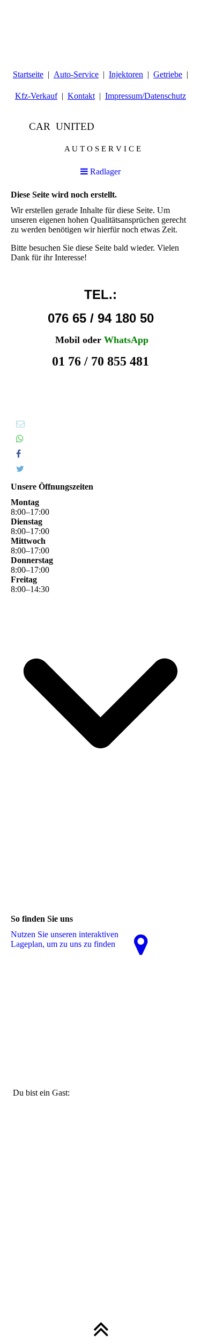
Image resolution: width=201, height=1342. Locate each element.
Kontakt (81, 95)
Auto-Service (76, 74)
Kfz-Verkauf (36, 95)
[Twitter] (20, 468)
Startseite (28, 74)
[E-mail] (20, 423)
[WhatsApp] (20, 438)
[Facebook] (18, 453)
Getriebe (167, 74)
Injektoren (126, 74)
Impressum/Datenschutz (145, 95)
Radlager (104, 171)
